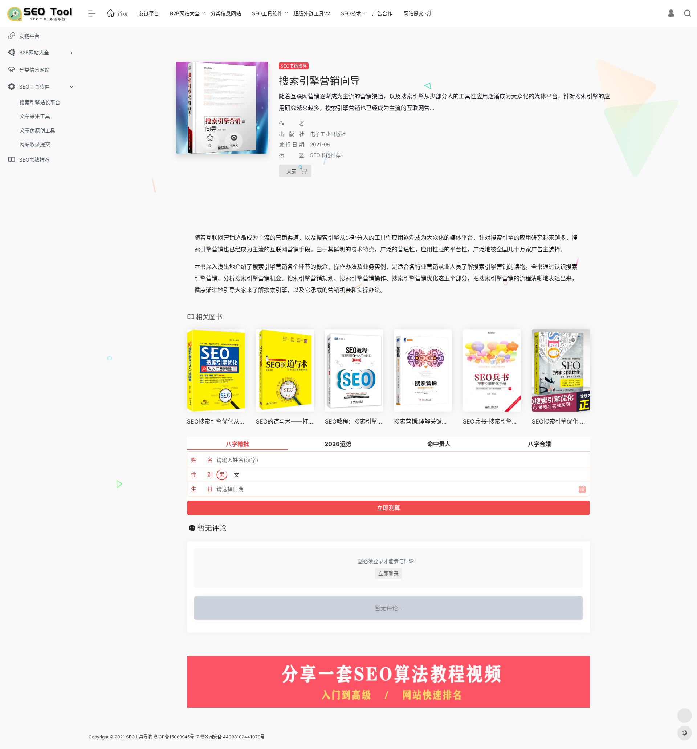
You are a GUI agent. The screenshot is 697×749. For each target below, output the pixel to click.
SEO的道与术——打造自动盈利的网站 (285, 421)
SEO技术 (351, 13)
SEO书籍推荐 (294, 66)
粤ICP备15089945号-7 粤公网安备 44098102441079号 (209, 737)
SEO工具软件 (267, 13)
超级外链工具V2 (311, 13)
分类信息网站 (226, 13)
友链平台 (149, 13)
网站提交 (414, 13)
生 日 (202, 489)
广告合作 (382, 13)
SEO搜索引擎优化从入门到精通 (216, 421)
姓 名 (202, 460)
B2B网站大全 (185, 13)
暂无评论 (212, 528)
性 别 (202, 474)
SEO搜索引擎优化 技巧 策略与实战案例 (561, 421)
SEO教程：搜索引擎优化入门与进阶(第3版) (354, 421)
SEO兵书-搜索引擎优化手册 (492, 421)
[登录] (671, 14)
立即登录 (388, 573)
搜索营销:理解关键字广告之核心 (423, 421)
